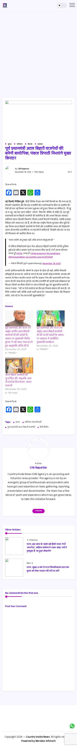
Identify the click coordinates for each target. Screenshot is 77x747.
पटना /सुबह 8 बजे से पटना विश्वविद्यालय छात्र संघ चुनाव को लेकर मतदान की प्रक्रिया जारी (48, 569)
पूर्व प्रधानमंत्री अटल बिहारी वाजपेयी (21, 427)
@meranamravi (38, 254)
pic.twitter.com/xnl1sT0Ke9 (39, 257)
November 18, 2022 (51, 264)
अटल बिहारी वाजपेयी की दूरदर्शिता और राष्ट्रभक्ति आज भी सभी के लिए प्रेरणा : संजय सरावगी (18, 380)
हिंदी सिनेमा (44, 427)
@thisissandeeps (16, 257)
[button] (62, 5)
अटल (17, 422)
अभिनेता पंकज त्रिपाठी (33, 422)
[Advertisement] (38, 51)
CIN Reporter (23, 169)
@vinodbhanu (53, 254)
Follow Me (38, 510)
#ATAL (19, 254)
